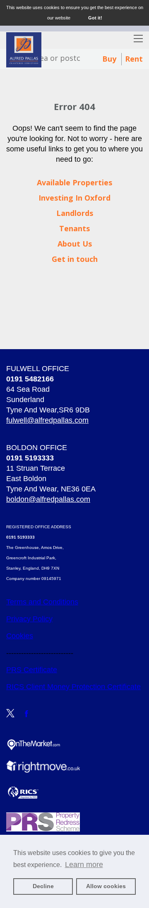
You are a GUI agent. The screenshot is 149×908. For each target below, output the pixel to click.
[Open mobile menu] (138, 39)
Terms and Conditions (42, 602)
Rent (134, 59)
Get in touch (75, 259)
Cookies (19, 636)
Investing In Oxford (74, 198)
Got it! (95, 17)
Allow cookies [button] (106, 886)
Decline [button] (43, 886)
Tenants (74, 228)
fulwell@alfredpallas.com (47, 420)
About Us (75, 244)
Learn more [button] (84, 864)
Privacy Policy (29, 619)
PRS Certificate (31, 670)
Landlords (74, 213)
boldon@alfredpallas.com (48, 499)
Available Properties (74, 182)
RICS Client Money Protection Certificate (73, 687)
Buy (109, 59)
